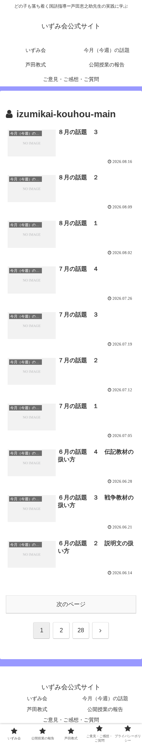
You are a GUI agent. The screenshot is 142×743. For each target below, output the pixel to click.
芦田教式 (37, 709)
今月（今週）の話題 (105, 698)
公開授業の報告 (105, 709)
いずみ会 (37, 698)
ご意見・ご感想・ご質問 (71, 720)
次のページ (71, 604)
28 (81, 630)
